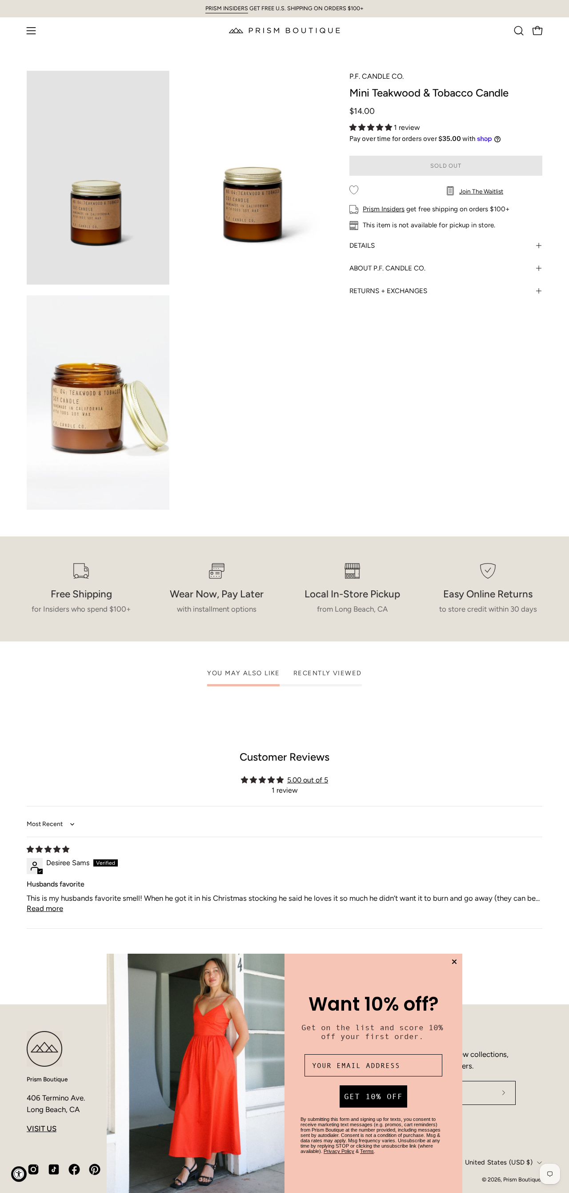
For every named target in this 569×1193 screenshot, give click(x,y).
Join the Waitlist (481, 191)
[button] (518, 30)
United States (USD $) (499, 1162)
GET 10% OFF (373, 1096)
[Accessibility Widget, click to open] (19, 1174)
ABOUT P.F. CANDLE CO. (387, 268)
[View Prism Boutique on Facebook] (74, 1169)
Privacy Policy (339, 1151)
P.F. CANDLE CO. (376, 76)
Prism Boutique (47, 1079)
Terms (367, 1151)
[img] (48, 849)
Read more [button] (45, 908)
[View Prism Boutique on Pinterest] (94, 1169)
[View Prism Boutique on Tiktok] (53, 1169)
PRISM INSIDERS (226, 8)
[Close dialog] (454, 961)
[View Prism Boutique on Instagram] (33, 1169)
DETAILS (362, 246)
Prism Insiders (384, 209)
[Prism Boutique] (284, 30)
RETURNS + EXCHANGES (388, 291)
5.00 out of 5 (307, 780)
